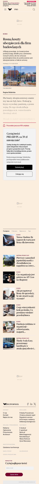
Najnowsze (23, 231)
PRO (16, 9)
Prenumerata (7, 432)
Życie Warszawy (25, 441)
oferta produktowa (9, 454)
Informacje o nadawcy (27, 419)
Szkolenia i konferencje (11, 447)
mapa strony (7, 451)
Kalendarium (24, 451)
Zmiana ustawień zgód (27, 415)
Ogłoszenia (7, 430)
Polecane (14, 231)
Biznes (5, 34)
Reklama (6, 428)
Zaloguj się (19, 174)
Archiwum (6, 434)
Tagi (29, 231)
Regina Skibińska (9, 92)
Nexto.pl (22, 432)
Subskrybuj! (19, 167)
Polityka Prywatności (27, 413)
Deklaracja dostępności (27, 422)
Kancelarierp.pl (25, 437)
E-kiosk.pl (23, 428)
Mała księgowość (25, 434)
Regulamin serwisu (26, 417)
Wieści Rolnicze (25, 439)
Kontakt (5, 415)
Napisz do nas (8, 417)
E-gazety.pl (23, 430)
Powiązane (6, 231)
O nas (5, 413)
